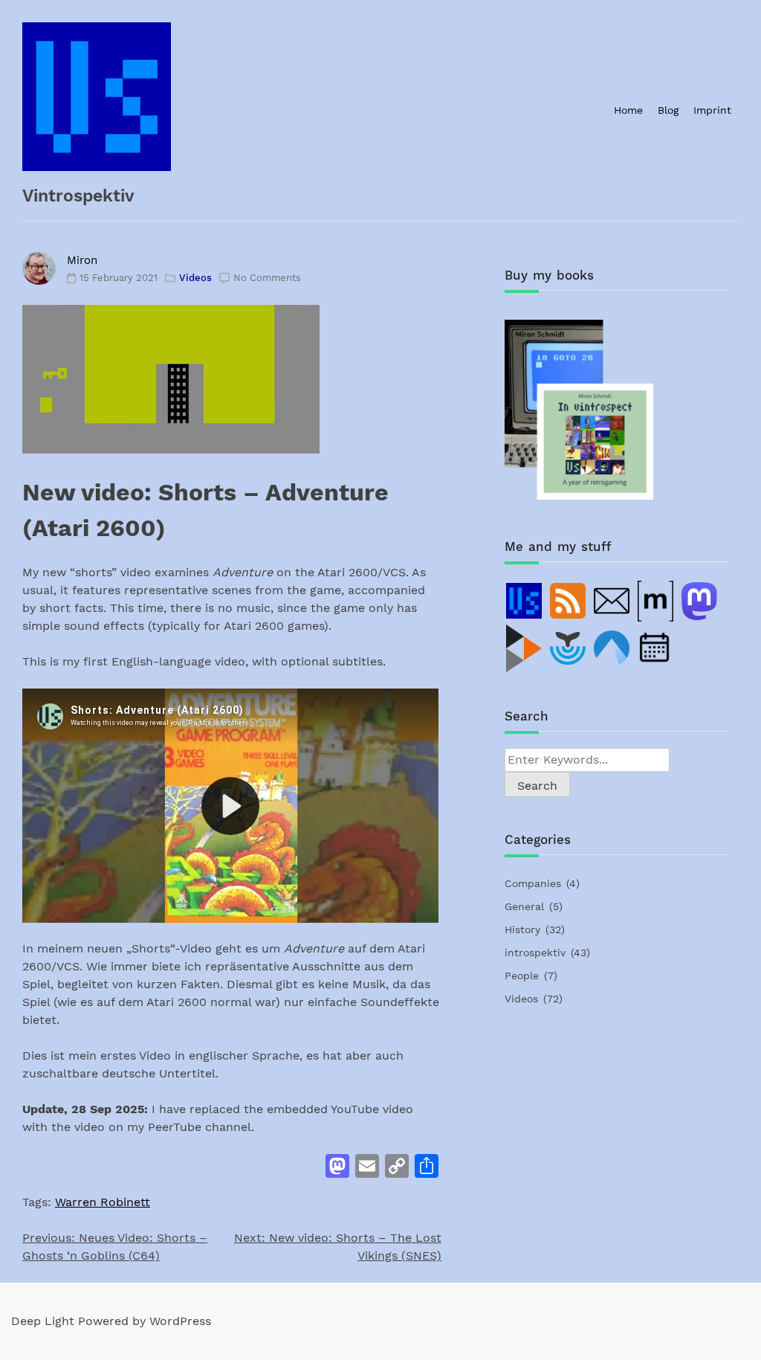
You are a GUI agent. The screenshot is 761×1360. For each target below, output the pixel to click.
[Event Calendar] (656, 648)
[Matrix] (656, 601)
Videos (195, 277)
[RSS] (568, 601)
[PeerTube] (525, 648)
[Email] (612, 601)
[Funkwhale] (568, 648)
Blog (668, 110)
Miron (82, 260)
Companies (533, 883)
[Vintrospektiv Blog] (525, 601)
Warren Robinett (102, 1202)
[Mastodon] (700, 601)
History (522, 929)
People (522, 976)
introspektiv (535, 952)
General (524, 906)
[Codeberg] (612, 648)
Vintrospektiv (78, 196)
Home (628, 110)
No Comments (267, 277)
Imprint (712, 110)
